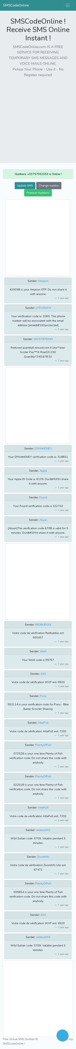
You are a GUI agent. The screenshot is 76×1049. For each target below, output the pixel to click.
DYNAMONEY (43, 448)
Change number (49, 185)
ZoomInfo (43, 857)
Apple (43, 471)
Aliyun (43, 520)
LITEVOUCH (43, 308)
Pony (43, 696)
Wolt (43, 651)
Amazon (43, 281)
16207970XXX (43, 339)
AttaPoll (43, 723)
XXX (43, 674)
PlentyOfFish (43, 745)
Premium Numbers (38, 193)
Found (43, 497)
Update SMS (25, 185)
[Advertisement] (38, 119)
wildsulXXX (43, 830)
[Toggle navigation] (68, 5)
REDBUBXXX (43, 625)
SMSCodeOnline (16, 5)
